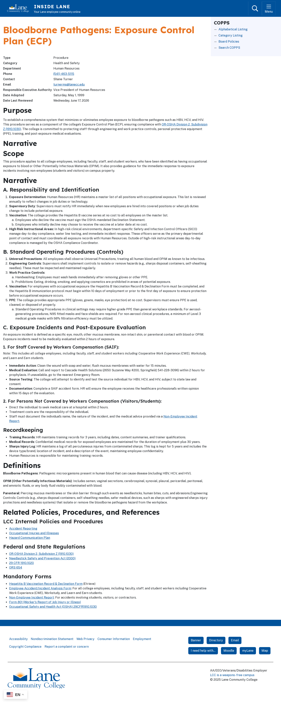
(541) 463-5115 (63, 74)
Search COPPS (229, 47)
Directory (216, 640)
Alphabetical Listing (233, 29)
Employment (142, 639)
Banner (196, 640)
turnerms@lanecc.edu (69, 84)
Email (235, 640)
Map (265, 650)
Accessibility (18, 639)
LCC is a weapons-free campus (232, 675)
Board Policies (228, 41)
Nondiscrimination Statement (52, 639)
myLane (247, 650)
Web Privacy (85, 639)
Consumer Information (113, 639)
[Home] (19, 8)
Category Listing (230, 35)
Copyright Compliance (25, 646)
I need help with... (203, 650)
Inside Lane (52, 6)
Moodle (228, 650)
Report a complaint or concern (67, 646)
